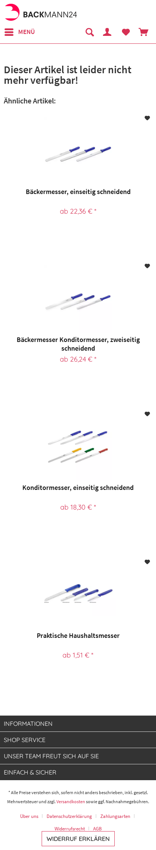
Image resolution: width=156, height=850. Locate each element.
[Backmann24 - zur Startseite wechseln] (40, 12)
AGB (97, 828)
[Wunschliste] (125, 32)
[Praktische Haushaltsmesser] (78, 595)
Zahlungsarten (115, 816)
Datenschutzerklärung (69, 816)
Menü (26, 32)
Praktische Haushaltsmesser (78, 635)
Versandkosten (70, 801)
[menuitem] (19, 32)
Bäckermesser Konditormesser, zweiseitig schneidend (78, 344)
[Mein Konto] (107, 32)
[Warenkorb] (143, 32)
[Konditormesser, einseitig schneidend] (78, 447)
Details (76, 237)
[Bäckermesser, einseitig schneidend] (78, 151)
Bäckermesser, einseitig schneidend (78, 191)
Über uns (29, 816)
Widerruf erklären (78, 838)
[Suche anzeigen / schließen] (89, 32)
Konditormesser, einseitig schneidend (78, 487)
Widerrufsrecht (70, 828)
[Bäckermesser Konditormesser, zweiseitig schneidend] (78, 299)
